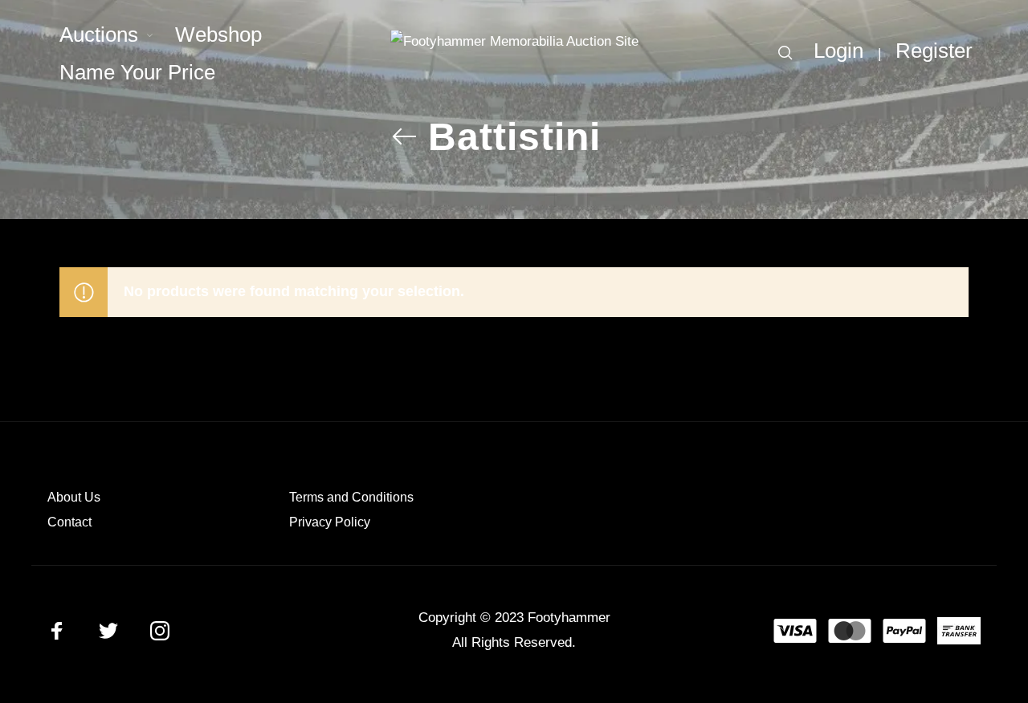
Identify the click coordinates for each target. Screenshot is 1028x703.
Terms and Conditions (351, 497)
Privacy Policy (329, 522)
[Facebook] (57, 630)
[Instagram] (159, 630)
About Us (73, 497)
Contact (69, 522)
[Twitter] (108, 630)
